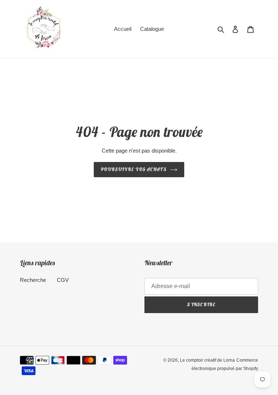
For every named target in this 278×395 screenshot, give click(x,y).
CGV (63, 280)
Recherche (33, 280)
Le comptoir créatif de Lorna (207, 360)
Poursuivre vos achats (134, 169)
